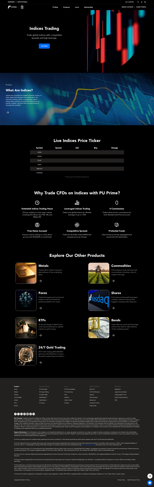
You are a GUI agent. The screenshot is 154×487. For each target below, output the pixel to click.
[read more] (8, 112)
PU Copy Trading (44, 392)
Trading (55, 7)
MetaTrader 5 (43, 397)
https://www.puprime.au (88, 445)
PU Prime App (43, 389)
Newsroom (93, 400)
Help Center (93, 405)
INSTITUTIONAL (22, 2)
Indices (16, 394)
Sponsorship (88, 7)
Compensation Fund (120, 394)
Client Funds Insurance (121, 397)
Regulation (118, 389)
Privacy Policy (121, 480)
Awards (92, 394)
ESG (116, 400)
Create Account (127, 7)
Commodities (18, 397)
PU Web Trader (43, 394)
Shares (16, 400)
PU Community (68, 392)
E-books (66, 403)
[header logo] (16, 7)
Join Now (44, 46)
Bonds (16, 405)
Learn (77, 7)
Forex (15, 389)
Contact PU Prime (94, 403)
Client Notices (94, 397)
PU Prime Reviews (95, 392)
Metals (16, 392)
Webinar (66, 397)
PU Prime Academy (69, 389)
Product (16, 386)
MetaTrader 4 (43, 400)
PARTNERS (11, 2)
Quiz (65, 394)
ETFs (15, 403)
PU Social (42, 403)
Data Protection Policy (133, 480)
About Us (92, 389)
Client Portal (141, 7)
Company (66, 7)
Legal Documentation (121, 392)
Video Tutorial (68, 400)
